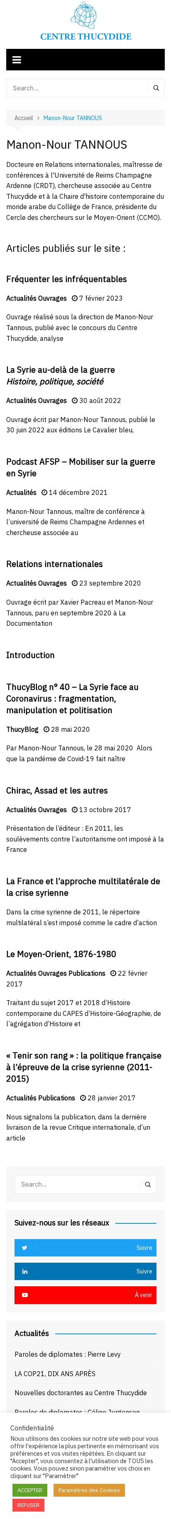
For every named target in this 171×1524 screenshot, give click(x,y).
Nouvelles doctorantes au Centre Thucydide (81, 1393)
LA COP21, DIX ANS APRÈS (55, 1374)
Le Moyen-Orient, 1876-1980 (61, 954)
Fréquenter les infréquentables (66, 279)
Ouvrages (52, 298)
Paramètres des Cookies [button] (89, 1490)
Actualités (21, 298)
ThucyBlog (22, 729)
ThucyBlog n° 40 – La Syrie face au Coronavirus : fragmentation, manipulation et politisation (72, 698)
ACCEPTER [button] (29, 1490)
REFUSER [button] (28, 1505)
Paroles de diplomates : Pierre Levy (68, 1354)
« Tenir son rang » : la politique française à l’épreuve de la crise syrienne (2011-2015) (83, 1067)
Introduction (30, 655)
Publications (86, 973)
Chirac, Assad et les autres (57, 790)
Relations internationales (54, 563)
